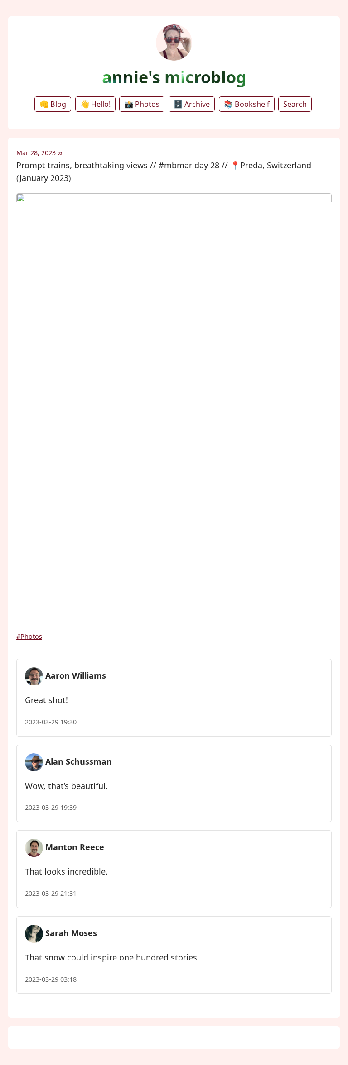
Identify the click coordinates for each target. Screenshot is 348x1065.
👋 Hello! (95, 104)
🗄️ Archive (192, 104)
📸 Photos (142, 104)
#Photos (29, 636)
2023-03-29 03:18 (51, 979)
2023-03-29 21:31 (51, 893)
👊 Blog (52, 104)
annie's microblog (174, 77)
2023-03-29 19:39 (51, 807)
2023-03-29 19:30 (51, 722)
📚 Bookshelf (247, 104)
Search (295, 104)
